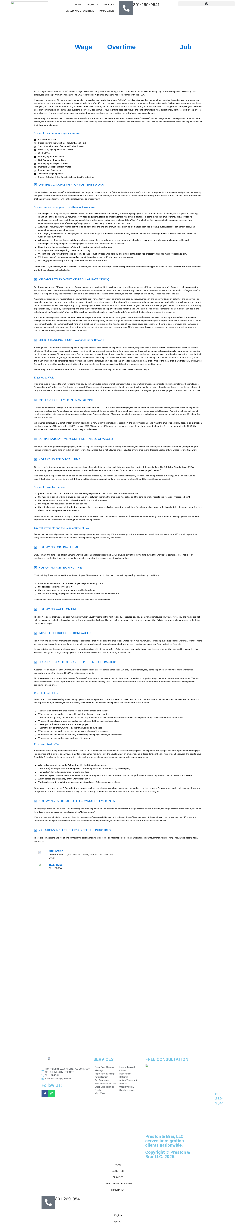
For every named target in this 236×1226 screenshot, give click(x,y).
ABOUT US (92, 4)
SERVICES (108, 4)
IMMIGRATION (106, 10)
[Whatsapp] (51, 1093)
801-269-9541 (219, 1098)
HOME (78, 4)
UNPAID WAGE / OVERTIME (80, 10)
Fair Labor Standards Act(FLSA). (136, 91)
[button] (206, 3)
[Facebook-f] (45, 1093)
